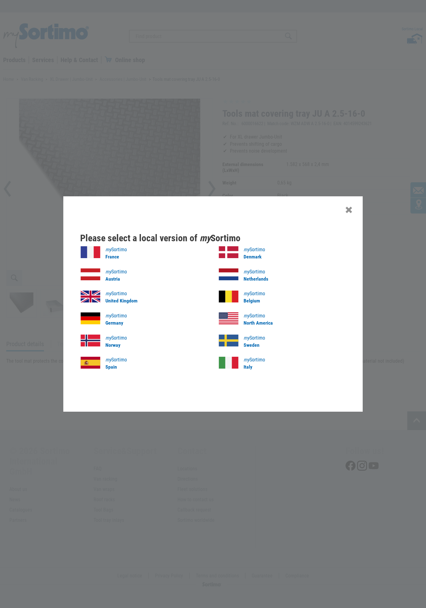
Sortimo (116, 253)
